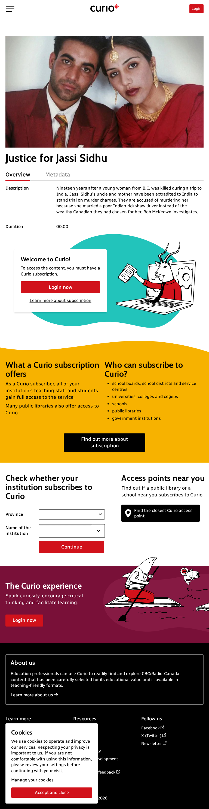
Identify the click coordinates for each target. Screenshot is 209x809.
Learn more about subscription (60, 300)
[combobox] (65, 531)
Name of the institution (18, 530)
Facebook (150, 728)
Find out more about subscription (104, 442)
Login (196, 8)
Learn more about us (32, 694)
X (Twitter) (151, 735)
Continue (71, 547)
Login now (60, 287)
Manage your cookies (32, 780)
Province (14, 514)
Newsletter (151, 743)
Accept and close (52, 792)
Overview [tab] (17, 174)
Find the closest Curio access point (163, 513)
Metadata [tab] (57, 174)
